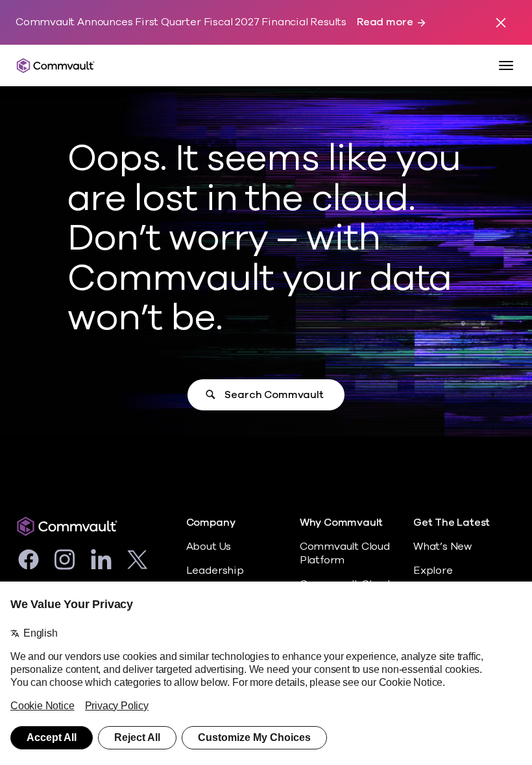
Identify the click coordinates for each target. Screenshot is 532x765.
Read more (385, 22)
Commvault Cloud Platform (345, 553)
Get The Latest (451, 523)
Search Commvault (273, 395)
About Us (208, 546)
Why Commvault (341, 523)
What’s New (442, 546)
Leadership (215, 570)
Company (211, 523)
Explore (433, 570)
